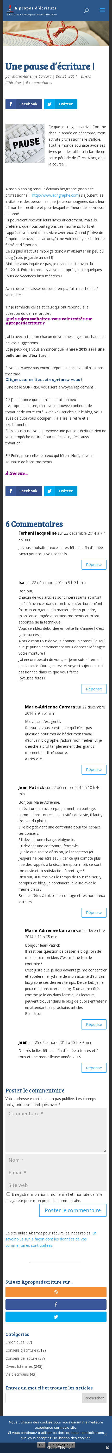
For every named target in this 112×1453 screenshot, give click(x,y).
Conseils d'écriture (20, 1350)
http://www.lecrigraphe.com (55, 195)
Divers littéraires (19, 1366)
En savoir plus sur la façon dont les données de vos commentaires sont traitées (50, 1239)
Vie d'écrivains (17, 1374)
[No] (105, 1434)
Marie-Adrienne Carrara (32, 76)
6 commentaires (39, 82)
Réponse (94, 564)
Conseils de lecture (21, 1358)
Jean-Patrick (31, 787)
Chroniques (14, 1342)
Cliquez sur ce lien (24, 379)
